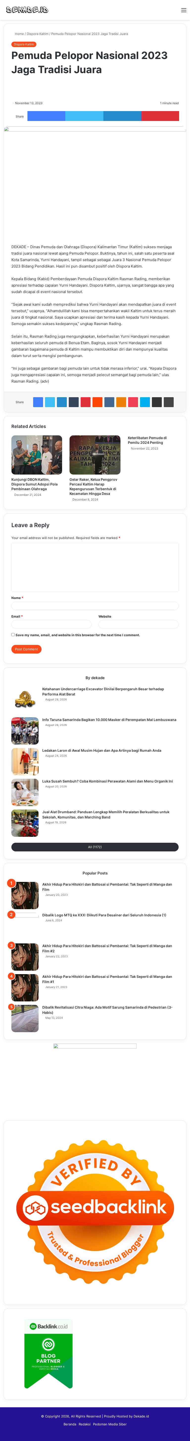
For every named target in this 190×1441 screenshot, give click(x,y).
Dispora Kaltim (37, 34)
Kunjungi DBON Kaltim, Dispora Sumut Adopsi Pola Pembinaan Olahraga (34, 484)
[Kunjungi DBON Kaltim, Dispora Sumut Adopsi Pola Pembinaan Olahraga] (36, 455)
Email (17, 616)
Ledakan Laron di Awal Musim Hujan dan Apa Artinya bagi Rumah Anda (101, 750)
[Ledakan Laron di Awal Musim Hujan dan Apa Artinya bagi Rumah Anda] (25, 761)
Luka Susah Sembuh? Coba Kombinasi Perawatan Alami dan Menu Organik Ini (107, 781)
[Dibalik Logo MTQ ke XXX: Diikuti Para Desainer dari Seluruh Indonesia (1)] (25, 926)
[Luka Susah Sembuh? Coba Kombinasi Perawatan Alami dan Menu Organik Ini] (25, 792)
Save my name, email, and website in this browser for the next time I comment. (78, 635)
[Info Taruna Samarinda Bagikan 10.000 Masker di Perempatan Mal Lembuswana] (25, 731)
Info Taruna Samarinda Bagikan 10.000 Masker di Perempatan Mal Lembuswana (109, 720)
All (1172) (95, 847)
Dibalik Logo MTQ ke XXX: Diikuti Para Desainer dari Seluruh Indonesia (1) (104, 915)
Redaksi (85, 1424)
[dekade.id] (27, 9)
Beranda (70, 1424)
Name (17, 598)
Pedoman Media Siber (110, 1424)
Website (104, 616)
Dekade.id (141, 1416)
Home (19, 34)
